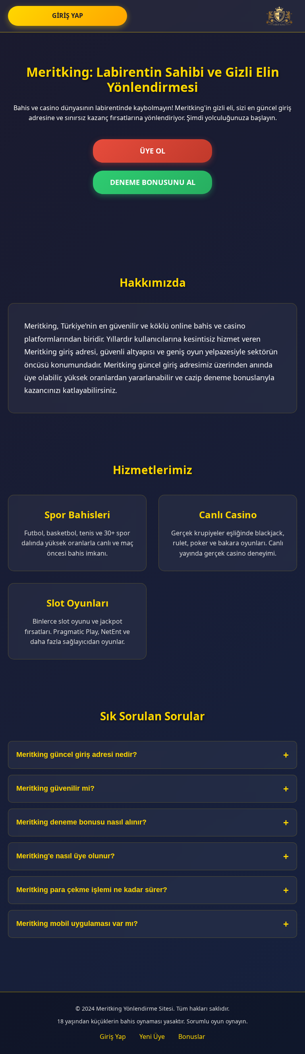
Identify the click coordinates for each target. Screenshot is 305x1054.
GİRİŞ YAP (67, 15)
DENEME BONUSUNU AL (152, 182)
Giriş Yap (113, 1036)
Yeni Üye (152, 1036)
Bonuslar (191, 1036)
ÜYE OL (152, 151)
